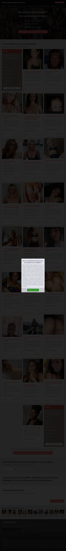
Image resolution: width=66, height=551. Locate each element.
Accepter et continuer (33, 290)
